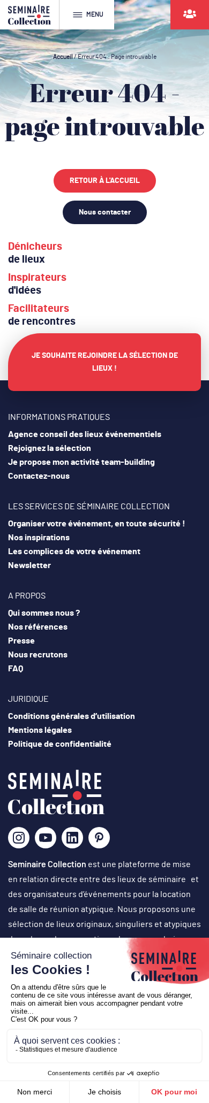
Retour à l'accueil (105, 181)
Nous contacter (105, 212)
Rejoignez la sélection (49, 448)
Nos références (38, 627)
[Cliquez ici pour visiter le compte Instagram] (18, 841)
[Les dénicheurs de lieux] (189, 14)
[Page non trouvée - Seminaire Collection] (56, 812)
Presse (21, 641)
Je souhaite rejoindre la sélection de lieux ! (105, 362)
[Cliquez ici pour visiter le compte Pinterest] (99, 837)
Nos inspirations (39, 537)
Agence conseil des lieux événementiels (84, 434)
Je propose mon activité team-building (81, 462)
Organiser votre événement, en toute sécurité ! (96, 523)
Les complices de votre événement (74, 551)
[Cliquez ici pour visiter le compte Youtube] (45, 841)
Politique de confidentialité (59, 744)
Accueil (63, 56)
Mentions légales (40, 730)
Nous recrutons (38, 654)
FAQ (15, 668)
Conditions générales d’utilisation (71, 716)
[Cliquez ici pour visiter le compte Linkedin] (72, 841)
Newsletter (29, 565)
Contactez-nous (39, 476)
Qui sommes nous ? (44, 613)
